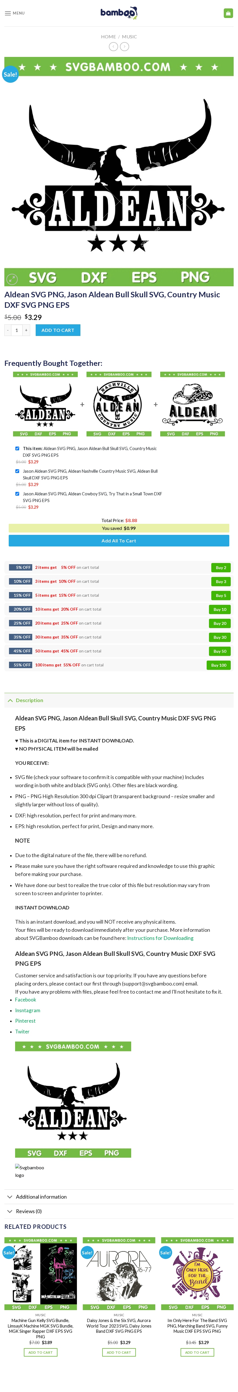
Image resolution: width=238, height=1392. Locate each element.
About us (95, 1376)
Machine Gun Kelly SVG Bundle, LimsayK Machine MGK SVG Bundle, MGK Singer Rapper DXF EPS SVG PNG (40, 1328)
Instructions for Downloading (160, 938)
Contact (131, 1376)
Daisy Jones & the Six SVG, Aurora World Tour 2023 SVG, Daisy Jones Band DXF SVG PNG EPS (119, 1326)
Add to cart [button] (40, 1352)
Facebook (25, 1000)
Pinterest (25, 1021)
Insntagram (27, 1010)
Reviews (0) (29, 1211)
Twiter (22, 1031)
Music (129, 36)
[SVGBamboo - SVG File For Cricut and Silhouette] (119, 13)
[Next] (233, 1302)
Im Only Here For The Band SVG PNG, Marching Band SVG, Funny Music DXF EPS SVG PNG (197, 1326)
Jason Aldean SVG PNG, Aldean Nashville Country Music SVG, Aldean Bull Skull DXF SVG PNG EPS (90, 474)
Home (108, 36)
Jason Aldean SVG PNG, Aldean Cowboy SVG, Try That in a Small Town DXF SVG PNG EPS (92, 497)
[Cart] (228, 13)
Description (29, 700)
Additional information (41, 1197)
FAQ (148, 1376)
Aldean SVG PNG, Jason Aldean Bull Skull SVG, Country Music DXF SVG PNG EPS (90, 452)
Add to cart (58, 330)
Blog (113, 1376)
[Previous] (4, 1302)
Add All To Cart (119, 540)
